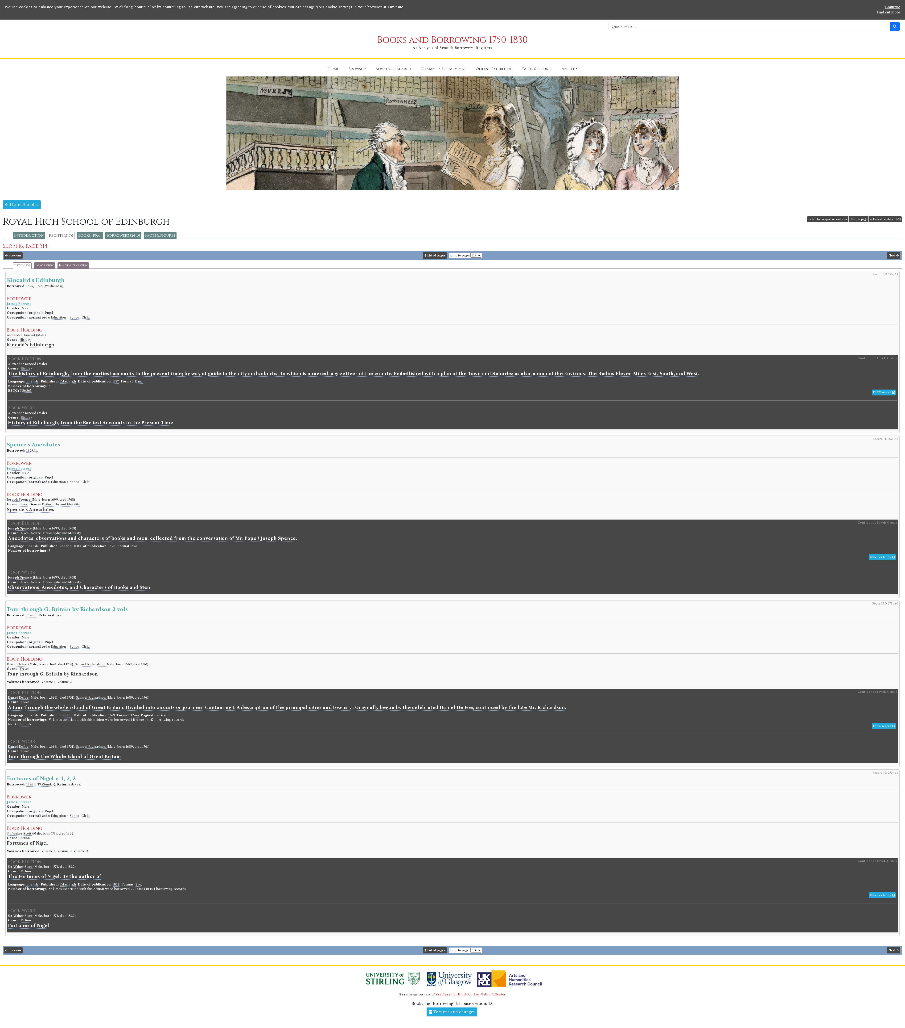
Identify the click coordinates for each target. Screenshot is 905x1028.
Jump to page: (460, 255)
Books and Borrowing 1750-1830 (452, 40)
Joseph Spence (19, 499)
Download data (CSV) (886, 219)
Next (892, 255)
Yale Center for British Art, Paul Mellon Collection (471, 994)
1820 (111, 546)
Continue (892, 7)
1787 (116, 381)
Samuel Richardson (90, 664)
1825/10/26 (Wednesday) (45, 286)
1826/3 (31, 615)
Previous (14, 255)
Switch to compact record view (827, 219)
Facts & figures (160, 235)
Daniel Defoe (17, 664)
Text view (22, 266)
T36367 (25, 390)
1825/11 (31, 450)
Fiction (25, 838)
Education (58, 317)
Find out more (888, 12)
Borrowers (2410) (123, 235)
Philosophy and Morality (61, 504)
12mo (139, 381)
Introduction (29, 235)
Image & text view (73, 266)
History (25, 339)
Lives (24, 504)
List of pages (436, 255)
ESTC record (882, 392)
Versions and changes (453, 1012)
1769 (111, 715)
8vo (134, 546)
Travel (24, 669)
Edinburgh (68, 381)
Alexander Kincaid (21, 335)
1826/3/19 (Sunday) (40, 784)
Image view (44, 266)
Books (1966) (90, 235)
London (65, 546)
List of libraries (23, 204)
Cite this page (859, 219)
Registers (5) (61, 235)
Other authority (881, 557)
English (32, 381)
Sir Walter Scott (19, 833)
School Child (80, 317)
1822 (116, 884)
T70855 (25, 724)
